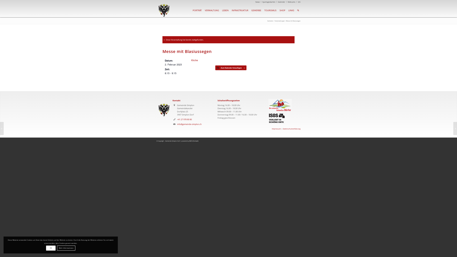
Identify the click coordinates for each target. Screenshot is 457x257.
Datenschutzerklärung (292, 129)
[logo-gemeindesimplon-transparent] (163, 10)
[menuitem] (257, 2)
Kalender (281, 2)
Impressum (276, 129)
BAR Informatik (194, 141)
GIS (299, 2)
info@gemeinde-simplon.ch (189, 124)
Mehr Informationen (66, 248)
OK (51, 248)
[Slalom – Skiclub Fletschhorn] (2, 128)
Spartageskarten (268, 2)
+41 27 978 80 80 (184, 119)
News (257, 2)
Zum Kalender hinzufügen (231, 68)
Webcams (291, 2)
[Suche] (298, 10)
